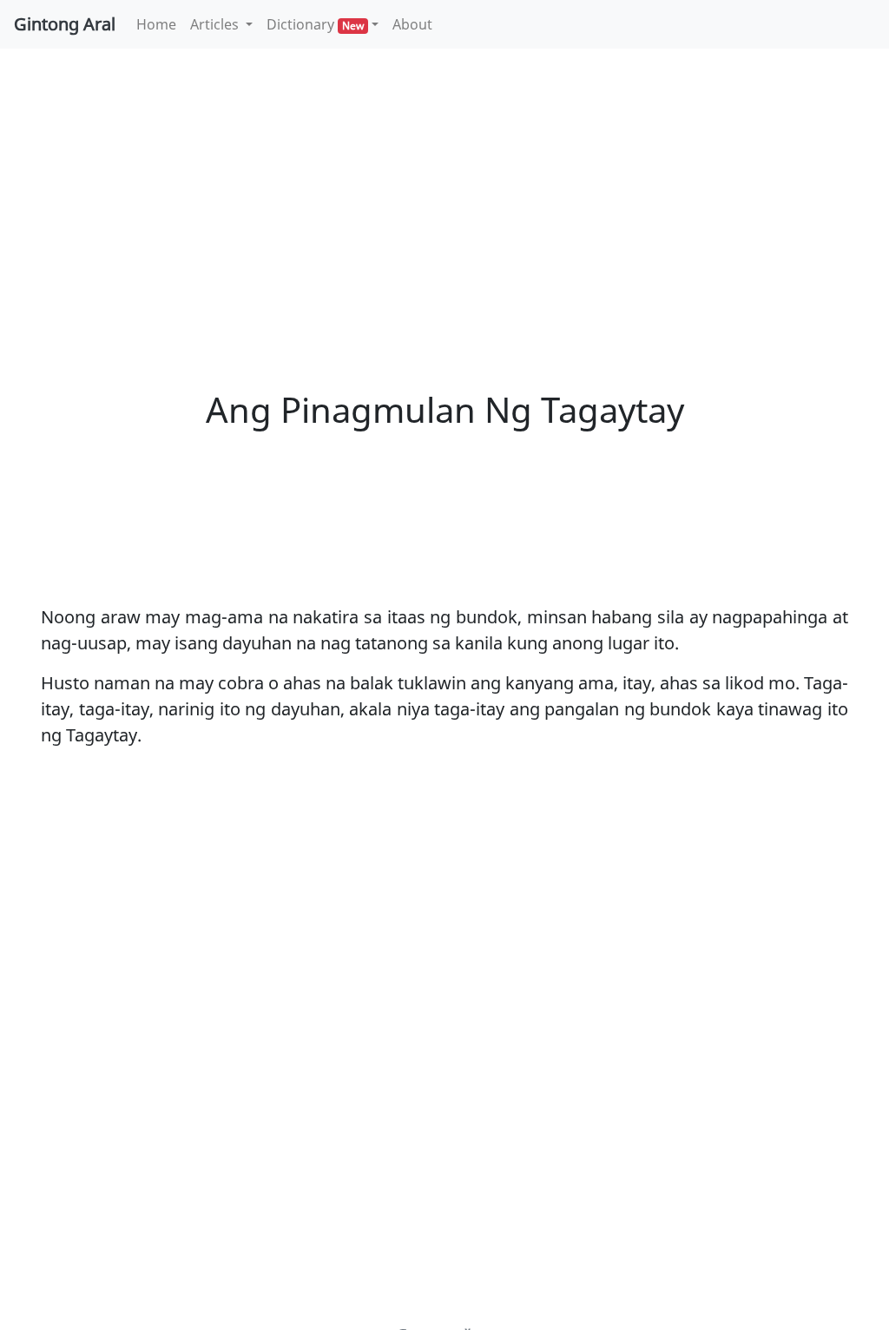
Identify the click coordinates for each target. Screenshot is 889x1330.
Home (159, 24)
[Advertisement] (444, 191)
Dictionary (315, 24)
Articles (216, 24)
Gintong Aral (64, 24)
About (412, 24)
